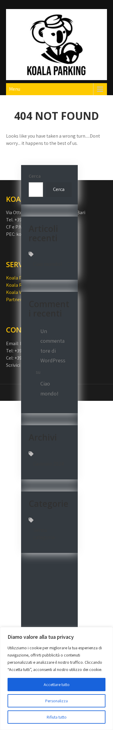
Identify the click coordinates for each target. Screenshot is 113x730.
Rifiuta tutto (57, 717)
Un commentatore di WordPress (52, 346)
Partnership (18, 299)
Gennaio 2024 (48, 463)
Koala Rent (17, 285)
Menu (14, 89)
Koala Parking (20, 278)
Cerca (35, 176)
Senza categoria (44, 533)
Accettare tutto (57, 684)
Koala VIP (16, 292)
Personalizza (56, 700)
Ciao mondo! (47, 263)
